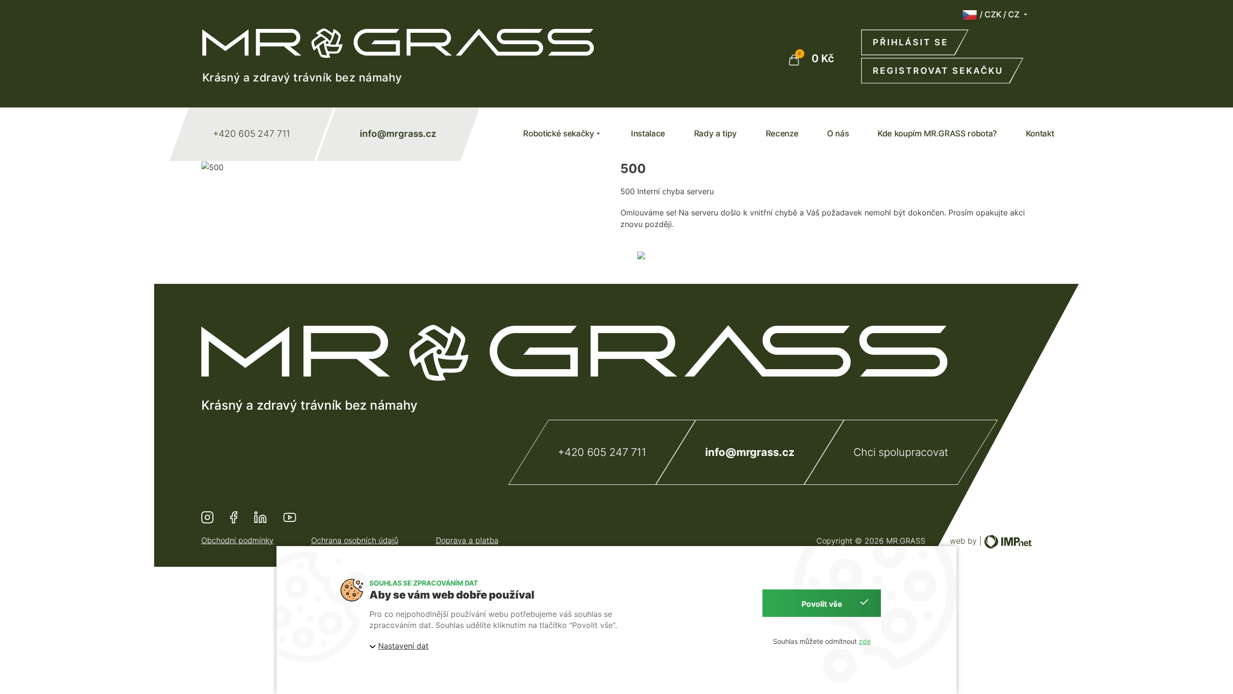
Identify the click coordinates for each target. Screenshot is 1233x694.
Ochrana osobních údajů (354, 540)
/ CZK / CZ (999, 14)
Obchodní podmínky (237, 540)
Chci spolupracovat (900, 452)
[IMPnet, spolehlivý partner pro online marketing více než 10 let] (1008, 541)
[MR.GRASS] (398, 43)
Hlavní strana (744, 257)
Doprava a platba (467, 540)
